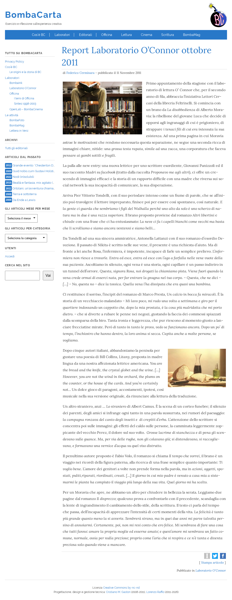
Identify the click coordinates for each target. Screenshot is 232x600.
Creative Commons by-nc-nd (121, 587)
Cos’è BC (38, 35)
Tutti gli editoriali (16, 148)
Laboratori (62, 35)
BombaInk (16, 83)
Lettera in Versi (19, 130)
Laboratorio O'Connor (211, 570)
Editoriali (85, 35)
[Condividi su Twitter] (214, 558)
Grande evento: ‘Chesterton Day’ (35, 165)
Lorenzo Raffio (155, 592)
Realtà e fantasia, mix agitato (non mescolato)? (44, 182)
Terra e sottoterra (24, 194)
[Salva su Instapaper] (206, 558)
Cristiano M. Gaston (118, 592)
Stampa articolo (212, 562)
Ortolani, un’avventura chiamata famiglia (40, 188)
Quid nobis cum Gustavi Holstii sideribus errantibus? (48, 171)
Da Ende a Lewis (24, 199)
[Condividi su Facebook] (222, 558)
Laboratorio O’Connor (23, 88)
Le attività (11, 115)
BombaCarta (33, 15)
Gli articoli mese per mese (27, 208)
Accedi (9, 256)
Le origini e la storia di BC (25, 72)
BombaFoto (17, 120)
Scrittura (167, 35)
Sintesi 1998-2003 (25, 103)
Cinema (146, 35)
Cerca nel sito (17, 265)
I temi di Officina (24, 98)
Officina (106, 35)
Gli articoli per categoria (27, 228)
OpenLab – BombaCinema (26, 109)
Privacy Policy (14, 61)
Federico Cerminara (80, 73)
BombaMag (191, 35)
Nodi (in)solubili (23, 176)
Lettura (126, 35)
